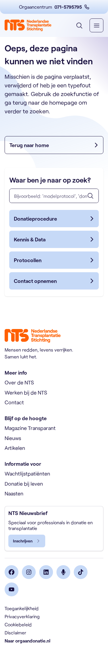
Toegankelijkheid (22, 608)
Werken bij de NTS (26, 392)
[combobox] (54, 196)
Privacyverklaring (22, 616)
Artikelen (15, 448)
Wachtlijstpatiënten (27, 473)
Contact (14, 402)
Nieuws (13, 438)
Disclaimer (15, 632)
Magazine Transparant (30, 428)
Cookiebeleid (18, 624)
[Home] (28, 25)
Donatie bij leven (24, 483)
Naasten (14, 493)
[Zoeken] (90, 196)
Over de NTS (19, 382)
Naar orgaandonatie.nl (27, 640)
